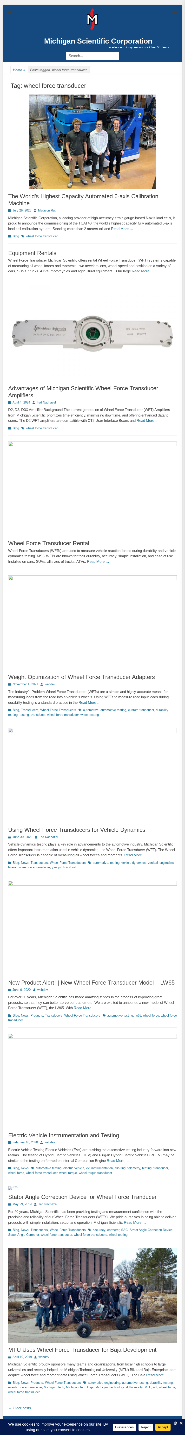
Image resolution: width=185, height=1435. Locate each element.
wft (155, 1387)
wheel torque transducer (95, 1173)
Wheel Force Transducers (58, 710)
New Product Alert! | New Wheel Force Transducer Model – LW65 (91, 982)
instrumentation (102, 1168)
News (25, 863)
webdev (50, 684)
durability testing (161, 1382)
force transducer (31, 1387)
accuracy (99, 1230)
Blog (16, 236)
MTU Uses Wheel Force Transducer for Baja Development (82, 1349)
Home (19, 70)
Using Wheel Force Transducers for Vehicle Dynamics (76, 829)
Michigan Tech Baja (79, 1387)
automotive (91, 710)
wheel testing (89, 715)
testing (24, 715)
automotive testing (113, 710)
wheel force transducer (42, 236)
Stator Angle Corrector (23, 1234)
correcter (113, 1230)
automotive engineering (104, 1382)
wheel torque (68, 1173)
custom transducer (141, 710)
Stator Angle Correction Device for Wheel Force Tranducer (82, 1197)
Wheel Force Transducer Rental (48, 543)
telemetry (133, 1168)
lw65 (138, 1015)
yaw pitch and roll (64, 867)
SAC (124, 1230)
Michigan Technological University (119, 1387)
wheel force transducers (90, 1234)
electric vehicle (73, 1168)
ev (87, 1168)
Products (37, 1015)
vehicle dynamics (133, 863)
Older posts (19, 1408)
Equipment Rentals (32, 253)
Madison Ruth (47, 210)
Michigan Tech (54, 1387)
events (13, 1387)
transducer (38, 715)
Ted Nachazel (46, 402)
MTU (148, 1387)
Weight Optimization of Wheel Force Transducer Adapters (81, 677)
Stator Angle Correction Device (151, 1230)
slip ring (120, 1168)
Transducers (29, 710)
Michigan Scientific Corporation (98, 41)
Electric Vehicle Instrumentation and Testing (63, 1135)
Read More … (122, 229)
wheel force (151, 1015)
